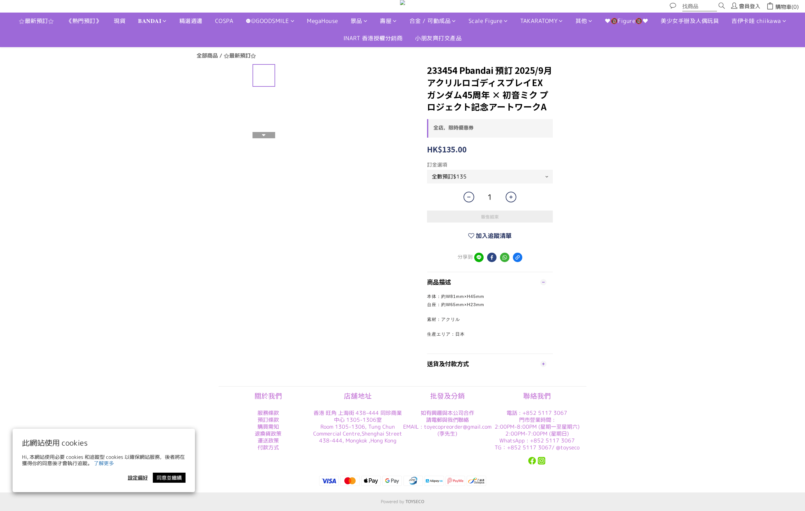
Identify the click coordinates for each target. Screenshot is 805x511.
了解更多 (104, 463)
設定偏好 (138, 477)
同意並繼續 (169, 477)
